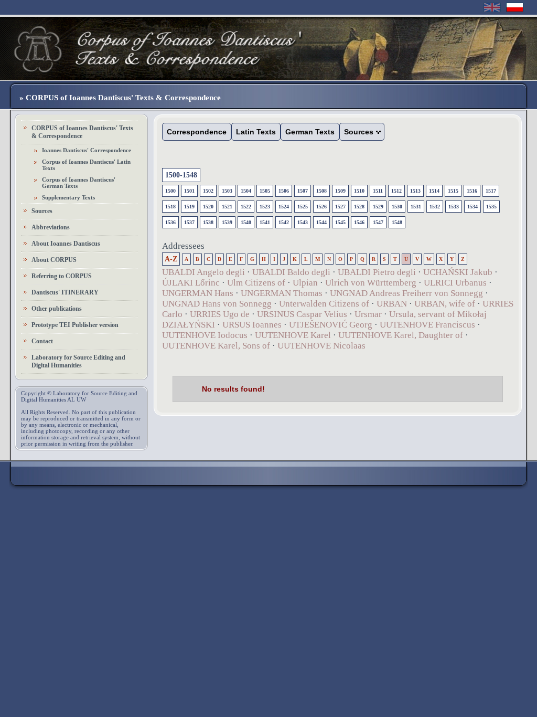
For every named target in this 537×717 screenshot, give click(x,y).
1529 (378, 206)
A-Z (171, 259)
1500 (170, 191)
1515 (453, 191)
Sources (41, 211)
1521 (227, 206)
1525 (302, 206)
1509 (340, 191)
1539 (227, 222)
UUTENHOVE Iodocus (205, 335)
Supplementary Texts (68, 197)
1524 (283, 206)
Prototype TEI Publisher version (75, 325)
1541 (265, 222)
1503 (227, 191)
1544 (321, 222)
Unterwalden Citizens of (324, 304)
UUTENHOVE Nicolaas (321, 346)
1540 (246, 222)
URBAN (392, 304)
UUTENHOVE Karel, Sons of (216, 346)
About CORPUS (54, 259)
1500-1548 (181, 175)
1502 (208, 191)
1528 (359, 206)
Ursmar (368, 314)
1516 (472, 191)
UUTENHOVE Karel (293, 335)
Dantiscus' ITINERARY (65, 292)
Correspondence (197, 132)
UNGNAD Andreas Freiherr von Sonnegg (406, 293)
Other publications (56, 308)
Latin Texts (256, 132)
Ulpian (305, 283)
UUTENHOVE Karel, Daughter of (400, 335)
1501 (189, 191)
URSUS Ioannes (252, 325)
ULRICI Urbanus (455, 283)
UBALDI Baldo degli (291, 272)
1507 (302, 191)
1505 (265, 191)
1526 (321, 206)
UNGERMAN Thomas (282, 293)
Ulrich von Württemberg (371, 283)
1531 (416, 206)
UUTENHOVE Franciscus (427, 325)
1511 (378, 191)
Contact (42, 341)
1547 (378, 222)
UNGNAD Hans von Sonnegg (217, 304)
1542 (283, 222)
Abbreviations (50, 227)
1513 (415, 191)
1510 (359, 191)
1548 (397, 222)
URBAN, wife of (444, 304)
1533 (453, 206)
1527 (340, 206)
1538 (208, 222)
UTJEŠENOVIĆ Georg (330, 325)
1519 (189, 206)
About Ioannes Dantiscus (65, 243)
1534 (472, 206)
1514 (434, 191)
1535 (491, 206)
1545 (340, 222)
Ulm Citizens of (256, 283)
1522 (246, 206)
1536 (170, 222)
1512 (396, 191)
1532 (434, 206)
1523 (265, 206)
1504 (246, 191)
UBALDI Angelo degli (203, 272)
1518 (170, 206)
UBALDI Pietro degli (377, 272)
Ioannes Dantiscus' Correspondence (86, 150)
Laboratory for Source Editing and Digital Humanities (78, 361)
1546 (359, 222)
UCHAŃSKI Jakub (457, 272)
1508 (321, 191)
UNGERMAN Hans (197, 293)
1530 (397, 206)
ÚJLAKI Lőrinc (191, 283)
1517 (491, 191)
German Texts (310, 132)
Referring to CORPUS (61, 276)
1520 (208, 206)
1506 (283, 191)
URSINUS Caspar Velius (302, 314)
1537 (189, 222)
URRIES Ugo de (220, 314)
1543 (302, 222)
